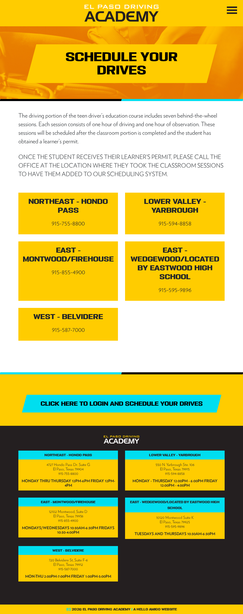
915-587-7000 (68, 569)
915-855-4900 (68, 520)
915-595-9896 (175, 526)
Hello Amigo (149, 609)
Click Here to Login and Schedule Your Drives (122, 403)
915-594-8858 (175, 473)
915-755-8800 (68, 473)
